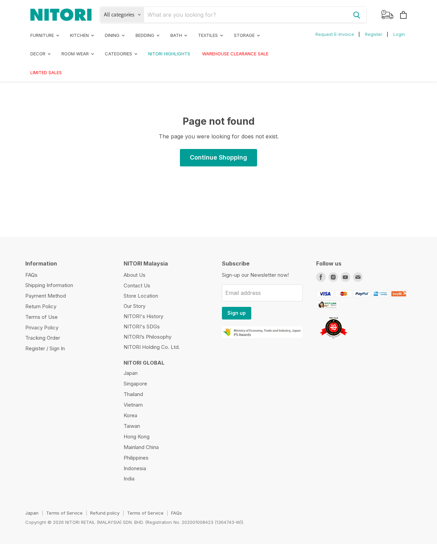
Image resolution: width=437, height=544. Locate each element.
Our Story (134, 306)
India (129, 478)
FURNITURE (42, 35)
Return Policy (40, 306)
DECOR (38, 53)
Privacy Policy (41, 327)
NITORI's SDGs (142, 326)
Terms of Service (64, 513)
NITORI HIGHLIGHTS (169, 53)
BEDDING (146, 35)
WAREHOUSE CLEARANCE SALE (235, 53)
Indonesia (135, 468)
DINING (113, 35)
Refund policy (104, 513)
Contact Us (137, 285)
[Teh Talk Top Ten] (333, 340)
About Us (134, 275)
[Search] (357, 14)
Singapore (135, 383)
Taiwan (132, 426)
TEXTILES (208, 35)
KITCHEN (80, 35)
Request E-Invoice (334, 34)
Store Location (141, 296)
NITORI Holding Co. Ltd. (152, 347)
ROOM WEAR (75, 53)
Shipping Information (49, 285)
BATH (176, 35)
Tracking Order (42, 338)
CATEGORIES (119, 53)
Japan (131, 373)
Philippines (136, 457)
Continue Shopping (218, 157)
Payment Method (45, 296)
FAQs (31, 275)
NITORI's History (143, 316)
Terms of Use (41, 317)
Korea (130, 415)
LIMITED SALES (46, 72)
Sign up (236, 313)
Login (399, 34)
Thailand (133, 394)
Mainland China (141, 447)
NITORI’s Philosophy (147, 337)
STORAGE (245, 35)
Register (373, 34)
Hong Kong (137, 436)
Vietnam (133, 405)
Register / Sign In (45, 348)
